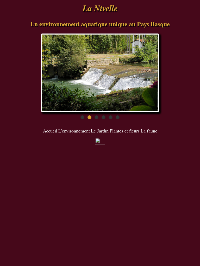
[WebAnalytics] (100, 142)
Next (167, 73)
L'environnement (74, 131)
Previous (33, 73)
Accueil (50, 131)
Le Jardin (100, 131)
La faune (149, 131)
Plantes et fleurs (125, 131)
